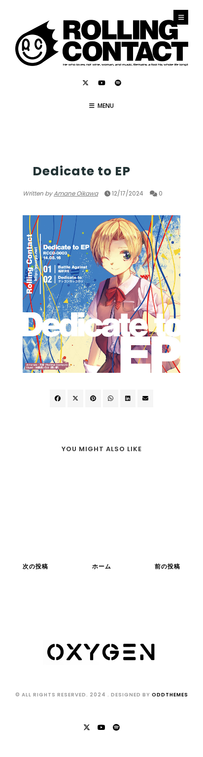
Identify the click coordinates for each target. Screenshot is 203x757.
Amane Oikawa (76, 193)
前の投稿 (167, 566)
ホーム (101, 566)
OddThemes (170, 694)
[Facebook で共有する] (58, 398)
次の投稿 (35, 566)
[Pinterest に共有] (145, 398)
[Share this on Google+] (93, 398)
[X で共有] (75, 398)
